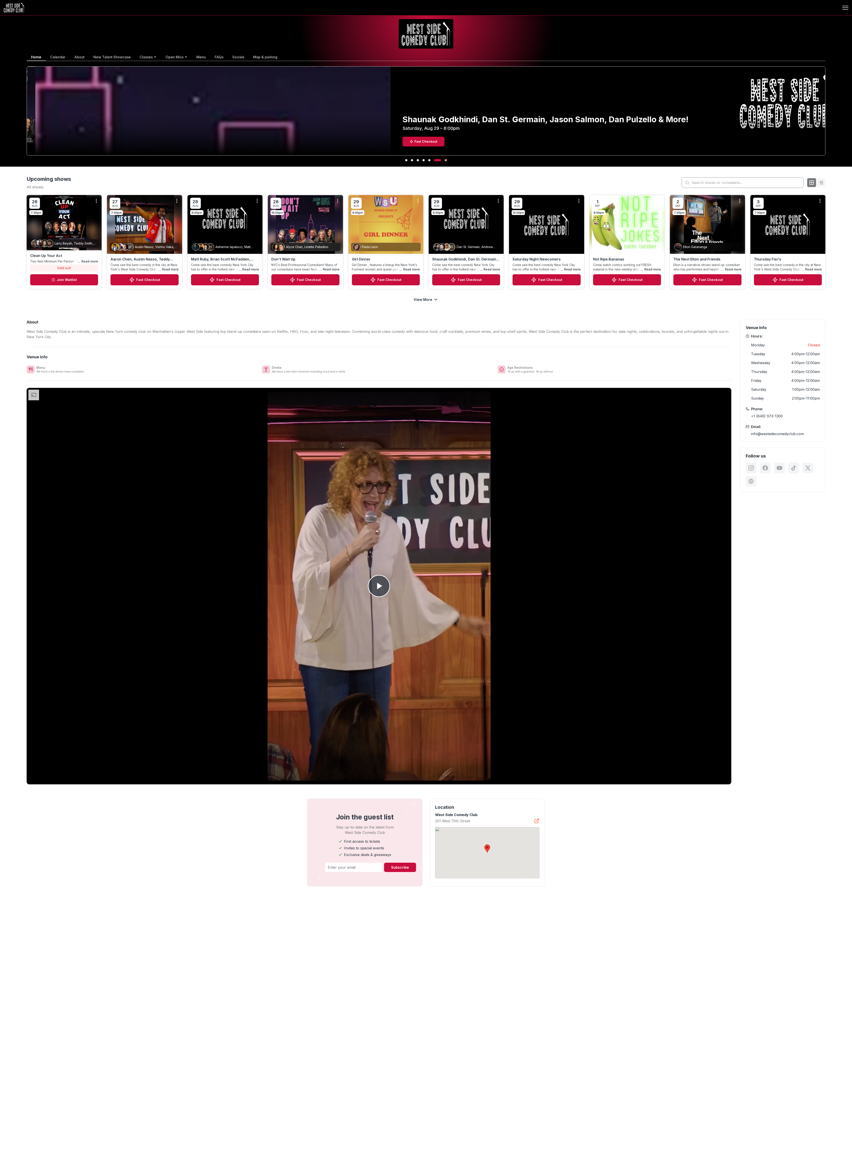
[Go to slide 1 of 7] (408, 160)
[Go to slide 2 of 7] (417, 160)
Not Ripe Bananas (608, 259)
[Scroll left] (26, 114)
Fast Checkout (148, 280)
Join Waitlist (67, 280)
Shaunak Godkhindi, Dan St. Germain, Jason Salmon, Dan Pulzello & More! (464, 259)
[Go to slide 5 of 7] (434, 160)
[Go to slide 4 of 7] (428, 160)
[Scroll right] (826, 114)
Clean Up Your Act (46, 255)
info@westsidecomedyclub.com (777, 434)
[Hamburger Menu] (845, 8)
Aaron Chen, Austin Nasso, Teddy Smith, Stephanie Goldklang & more (141, 259)
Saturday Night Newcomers (537, 259)
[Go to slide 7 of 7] (446, 160)
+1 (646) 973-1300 (767, 416)
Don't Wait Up (283, 259)
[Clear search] (799, 182)
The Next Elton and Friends (696, 259)
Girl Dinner (361, 259)
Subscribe (400, 867)
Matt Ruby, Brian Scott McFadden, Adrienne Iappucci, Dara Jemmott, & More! (222, 259)
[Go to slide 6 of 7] (440, 160)
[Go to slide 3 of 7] (423, 160)
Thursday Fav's (767, 259)
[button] (487, 848)
